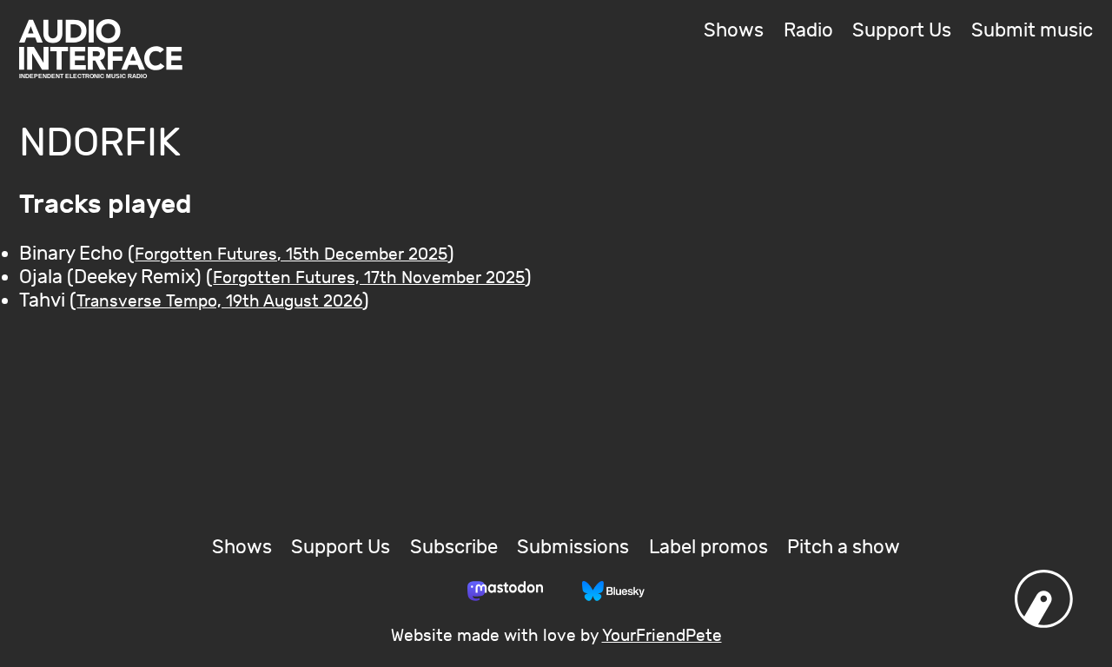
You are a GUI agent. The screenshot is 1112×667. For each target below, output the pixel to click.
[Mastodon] (505, 590)
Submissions (573, 547)
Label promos (708, 547)
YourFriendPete (662, 635)
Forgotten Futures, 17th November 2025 (369, 277)
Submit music (1032, 30)
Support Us (901, 30)
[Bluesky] (613, 590)
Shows (734, 30)
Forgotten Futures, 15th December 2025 (291, 254)
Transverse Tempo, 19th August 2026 (219, 301)
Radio (808, 30)
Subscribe (454, 547)
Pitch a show (843, 547)
